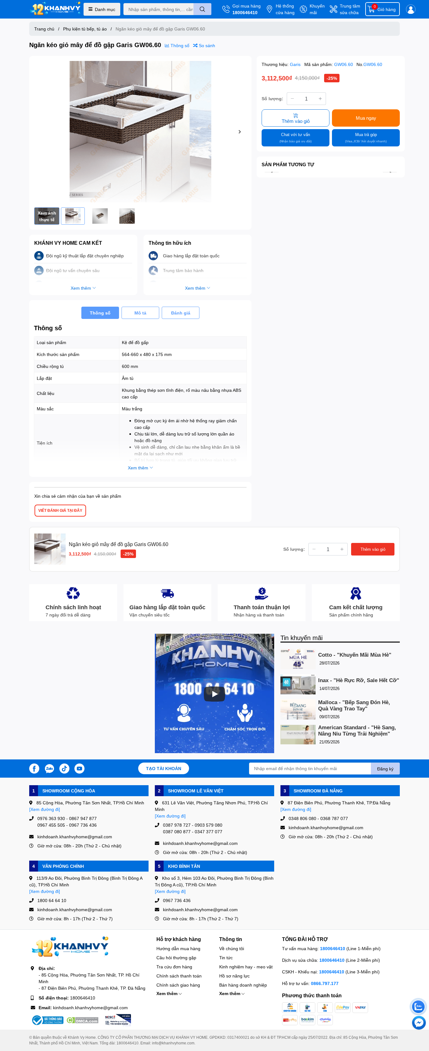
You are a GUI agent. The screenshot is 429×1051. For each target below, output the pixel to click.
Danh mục (105, 9)
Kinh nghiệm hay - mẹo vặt (246, 966)
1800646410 (245, 12)
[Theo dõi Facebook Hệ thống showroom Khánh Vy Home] (34, 767)
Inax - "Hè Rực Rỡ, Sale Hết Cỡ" (358, 680)
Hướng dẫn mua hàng (178, 948)
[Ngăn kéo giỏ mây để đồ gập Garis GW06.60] (140, 132)
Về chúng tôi (231, 948)
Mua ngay (366, 118)
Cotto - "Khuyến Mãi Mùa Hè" (354, 655)
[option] (140, 132)
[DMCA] (82, 1020)
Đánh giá (180, 312)
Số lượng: (272, 98)
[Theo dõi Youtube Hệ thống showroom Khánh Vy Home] (79, 767)
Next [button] (240, 132)
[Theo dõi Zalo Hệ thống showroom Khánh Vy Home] (49, 767)
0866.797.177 (325, 983)
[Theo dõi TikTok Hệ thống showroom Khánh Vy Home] (64, 767)
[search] (202, 9)
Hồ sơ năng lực (234, 975)
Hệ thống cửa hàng (285, 9)
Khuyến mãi (317, 9)
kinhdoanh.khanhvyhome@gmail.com (90, 1007)
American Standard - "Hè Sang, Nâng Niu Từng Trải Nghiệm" (357, 731)
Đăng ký (385, 768)
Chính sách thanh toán (179, 975)
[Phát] (214, 694)
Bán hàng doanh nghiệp (243, 985)
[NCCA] (117, 1020)
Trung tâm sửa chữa (350, 9)
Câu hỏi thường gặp (176, 957)
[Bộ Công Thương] (47, 1020)
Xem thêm (167, 993)
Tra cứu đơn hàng (174, 966)
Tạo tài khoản (163, 768)
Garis (296, 64)
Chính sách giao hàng (178, 985)
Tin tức (226, 957)
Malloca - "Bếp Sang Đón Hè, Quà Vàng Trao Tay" (354, 705)
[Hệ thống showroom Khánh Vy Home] (55, 9)
